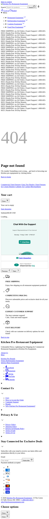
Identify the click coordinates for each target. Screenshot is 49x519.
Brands (8, 404)
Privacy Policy (10, 425)
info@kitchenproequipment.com (12, 502)
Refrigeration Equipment (16, 21)
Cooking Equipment (14, 24)
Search (3, 7)
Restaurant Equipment (15, 18)
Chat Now (26, 242)
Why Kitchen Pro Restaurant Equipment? (20, 406)
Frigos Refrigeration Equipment (12, 361)
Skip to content (6, 2)
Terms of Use (10, 433)
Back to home (6, 177)
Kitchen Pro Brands (8, 359)
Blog (2, 355)
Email (3, 457)
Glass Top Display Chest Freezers (33, 185)
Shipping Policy (11, 427)
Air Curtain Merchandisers (31, 187)
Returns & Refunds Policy (14, 429)
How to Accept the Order (14, 400)
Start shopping (6, 209)
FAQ (33, 266)
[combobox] (16, 7)
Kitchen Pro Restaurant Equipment (19, 498)
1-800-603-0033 (27, 500)
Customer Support (12, 402)
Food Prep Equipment (15, 27)
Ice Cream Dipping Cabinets (11, 187)
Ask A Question (25, 258)
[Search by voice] (38, 7)
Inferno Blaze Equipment (10, 363)
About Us (4, 353)
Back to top (5, 337)
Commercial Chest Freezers (11, 185)
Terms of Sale (10, 431)
